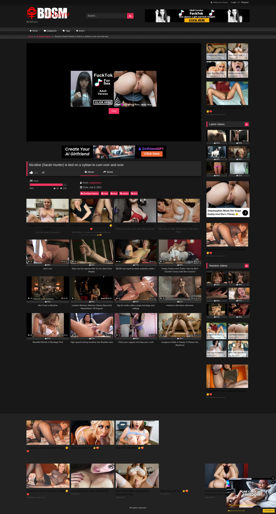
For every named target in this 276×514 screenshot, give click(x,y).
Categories (51, 31)
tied (135, 193)
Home (35, 31)
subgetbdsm (95, 183)
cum (106, 193)
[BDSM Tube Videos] (48, 13)
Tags (68, 31)
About (90, 172)
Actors (82, 31)
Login (233, 2)
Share (109, 172)
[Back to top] (267, 505)
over (115, 193)
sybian (125, 193)
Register (245, 2)
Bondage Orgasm (44, 36)
